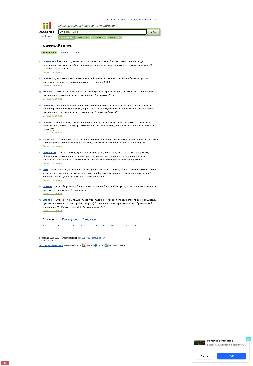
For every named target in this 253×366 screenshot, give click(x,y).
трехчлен (48, 139)
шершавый (49, 152)
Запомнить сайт (117, 20)
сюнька (47, 122)
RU (155, 20)
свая (45, 78)
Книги (98, 37)
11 (119, 225)
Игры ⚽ (114, 37)
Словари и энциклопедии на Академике (86, 25)
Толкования (66, 37)
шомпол (47, 186)
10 (112, 225)
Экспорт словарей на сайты (51, 245)
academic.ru (47, 36)
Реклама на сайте (98, 238)
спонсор (48, 105)
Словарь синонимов (52, 72)
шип (45, 169)
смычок (47, 91)
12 (127, 225)
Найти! (153, 32)
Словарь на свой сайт (140, 20)
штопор (47, 199)
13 (135, 225)
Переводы (82, 37)
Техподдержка (83, 238)
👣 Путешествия (48, 241)
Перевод (64, 52)
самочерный (50, 61)
